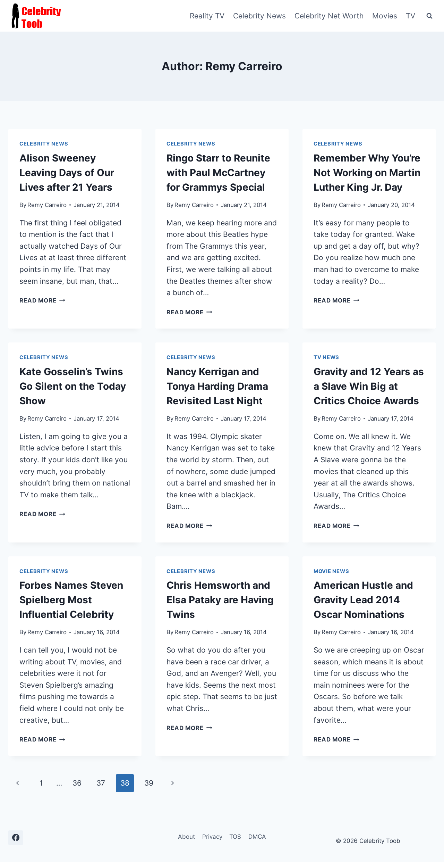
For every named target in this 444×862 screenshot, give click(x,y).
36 (77, 783)
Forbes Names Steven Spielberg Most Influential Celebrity (71, 599)
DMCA (257, 836)
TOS (235, 836)
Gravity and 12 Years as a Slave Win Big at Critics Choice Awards (369, 386)
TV (410, 15)
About (186, 836)
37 (100, 783)
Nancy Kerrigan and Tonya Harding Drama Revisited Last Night (217, 386)
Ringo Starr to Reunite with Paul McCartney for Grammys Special (218, 172)
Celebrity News (259, 15)
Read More (42, 300)
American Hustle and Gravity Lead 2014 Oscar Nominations (363, 599)
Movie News (331, 571)
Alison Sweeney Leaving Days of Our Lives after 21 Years (66, 172)
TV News (326, 357)
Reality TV (207, 15)
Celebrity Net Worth (329, 15)
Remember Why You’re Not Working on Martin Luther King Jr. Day (367, 172)
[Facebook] (15, 837)
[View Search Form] (429, 16)
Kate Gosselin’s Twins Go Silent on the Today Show (72, 386)
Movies (384, 15)
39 (148, 783)
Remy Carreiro (47, 204)
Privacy (212, 836)
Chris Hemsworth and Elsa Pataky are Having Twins (220, 599)
